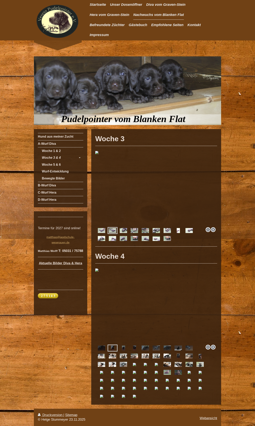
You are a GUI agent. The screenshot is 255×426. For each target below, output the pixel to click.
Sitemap (71, 415)
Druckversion (52, 415)
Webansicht (208, 418)
